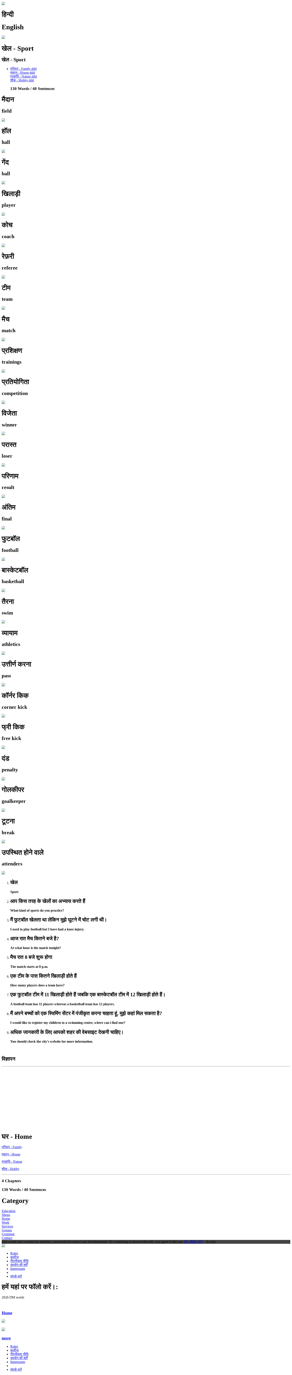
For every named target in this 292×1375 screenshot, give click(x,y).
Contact (7, 1238)
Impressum (17, 1268)
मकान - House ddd (22, 72)
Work (5, 1222)
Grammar (8, 1234)
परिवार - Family (12, 1147)
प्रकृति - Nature (12, 1161)
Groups (7, 1230)
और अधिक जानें (193, 1242)
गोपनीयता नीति (19, 1261)
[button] (146, 1338)
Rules (14, 1253)
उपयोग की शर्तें (19, 1265)
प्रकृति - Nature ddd (23, 76)
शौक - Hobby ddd (22, 80)
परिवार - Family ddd (23, 69)
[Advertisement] (130, 1098)
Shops (6, 1215)
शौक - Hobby (10, 1169)
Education (8, 1211)
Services (7, 1226)
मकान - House (11, 1154)
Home (6, 1218)
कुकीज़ (14, 1257)
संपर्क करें (16, 1276)
